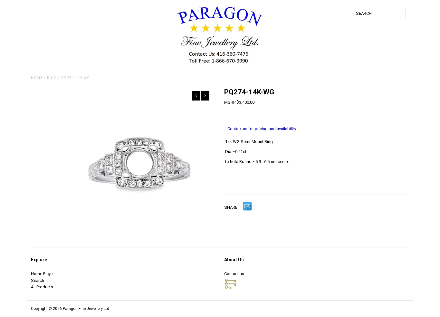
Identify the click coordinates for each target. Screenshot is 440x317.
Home (37, 78)
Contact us (234, 273)
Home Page (42, 273)
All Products (42, 286)
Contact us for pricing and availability (261, 128)
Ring (52, 78)
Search (37, 280)
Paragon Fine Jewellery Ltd (86, 308)
